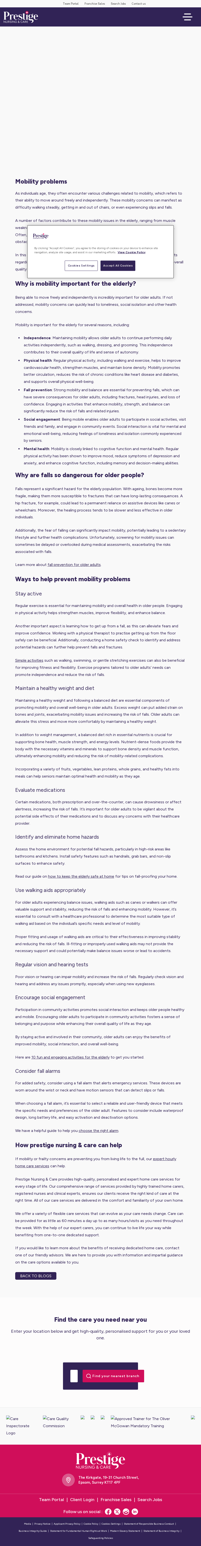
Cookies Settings (81, 265)
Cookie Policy (91, 1523)
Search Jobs (118, 4)
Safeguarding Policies (100, 1538)
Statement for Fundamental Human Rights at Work (78, 1531)
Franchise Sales (95, 4)
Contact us (139, 4)
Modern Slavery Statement (125, 1531)
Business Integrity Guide (33, 1531)
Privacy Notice (42, 1523)
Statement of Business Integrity (161, 1531)
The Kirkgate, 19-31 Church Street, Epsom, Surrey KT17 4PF (108, 1480)
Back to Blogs (35, 1276)
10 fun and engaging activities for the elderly (70, 1057)
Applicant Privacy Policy (67, 1523)
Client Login (82, 1499)
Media (27, 1523)
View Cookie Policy (132, 252)
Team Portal (71, 4)
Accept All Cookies (118, 265)
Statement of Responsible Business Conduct (149, 1523)
